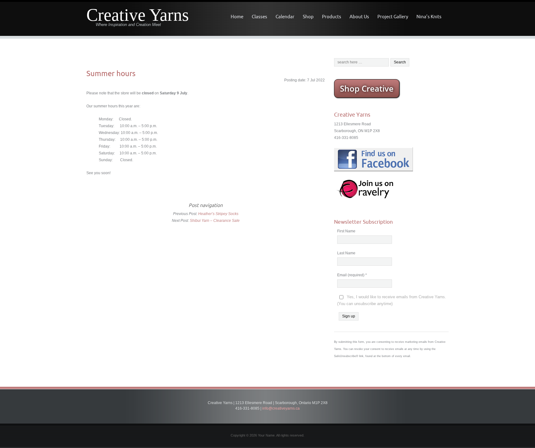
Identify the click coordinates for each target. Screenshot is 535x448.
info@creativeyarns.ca (281, 408)
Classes (259, 16)
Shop (308, 16)
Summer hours (111, 73)
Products (331, 16)
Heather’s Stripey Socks (218, 214)
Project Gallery (392, 16)
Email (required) (352, 275)
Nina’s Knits (428, 16)
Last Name (346, 253)
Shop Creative (367, 88)
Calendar (285, 16)
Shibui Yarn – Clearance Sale (215, 220)
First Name (346, 231)
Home (237, 16)
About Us (359, 16)
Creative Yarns (137, 15)
